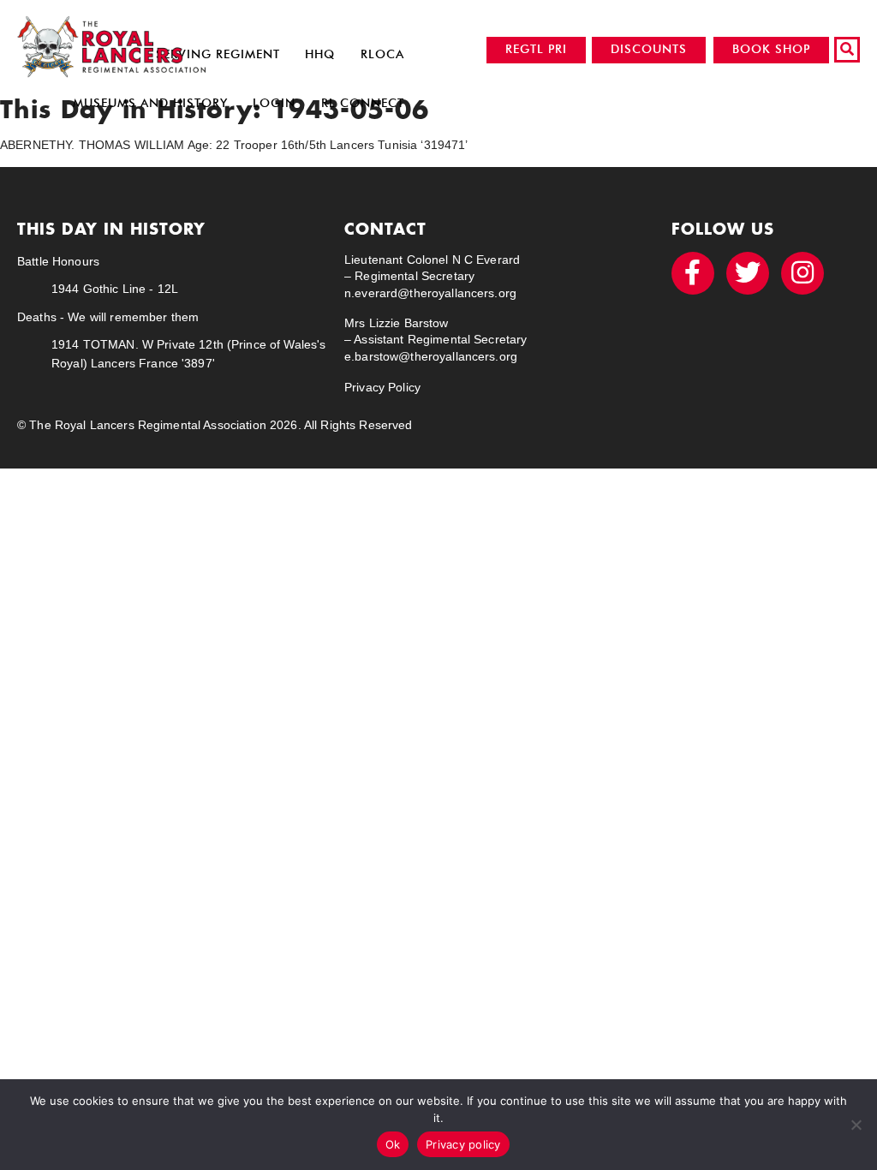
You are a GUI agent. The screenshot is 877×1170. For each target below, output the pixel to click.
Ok (393, 1144)
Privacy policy (463, 1144)
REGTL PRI (536, 49)
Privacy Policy (382, 387)
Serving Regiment (218, 54)
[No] (855, 1124)
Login (274, 103)
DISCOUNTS (649, 49)
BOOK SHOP (771, 49)
